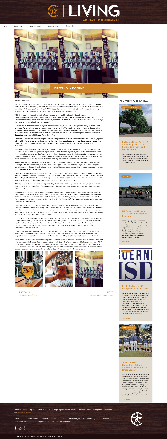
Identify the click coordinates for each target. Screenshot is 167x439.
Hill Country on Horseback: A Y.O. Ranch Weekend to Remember (135, 213)
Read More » (126, 167)
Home (5, 26)
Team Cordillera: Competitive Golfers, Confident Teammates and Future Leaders (135, 366)
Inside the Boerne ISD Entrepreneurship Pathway (135, 287)
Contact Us (70, 26)
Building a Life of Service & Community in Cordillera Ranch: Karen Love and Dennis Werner (135, 146)
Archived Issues (35, 26)
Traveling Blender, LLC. (26, 413)
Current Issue (18, 26)
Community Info (53, 26)
